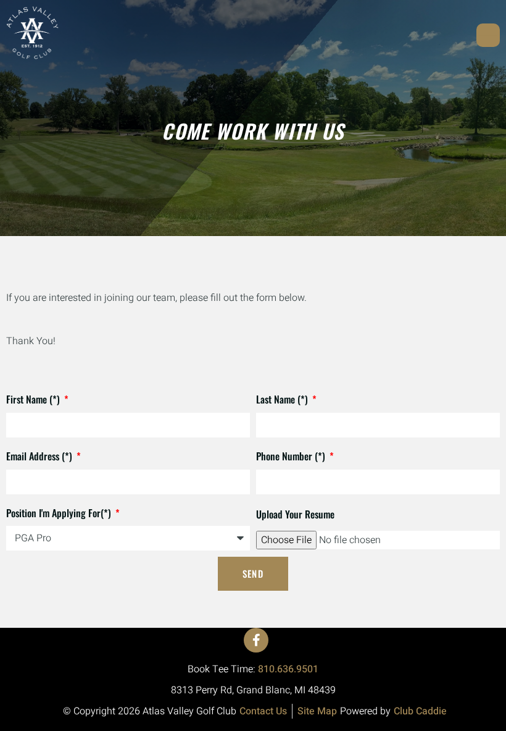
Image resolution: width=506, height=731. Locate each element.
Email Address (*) (40, 456)
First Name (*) (34, 399)
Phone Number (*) (292, 456)
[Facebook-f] (256, 640)
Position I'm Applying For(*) (60, 512)
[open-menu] (488, 35)
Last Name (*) (283, 399)
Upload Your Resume (295, 514)
